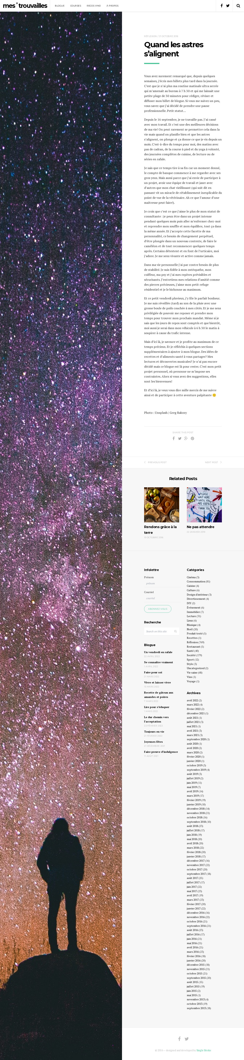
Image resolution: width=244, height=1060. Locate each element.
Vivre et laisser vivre (157, 682)
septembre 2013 (196, 1008)
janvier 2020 (194, 761)
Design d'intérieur (197, 594)
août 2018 (192, 826)
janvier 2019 (194, 804)
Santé (190, 651)
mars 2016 (193, 951)
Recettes (192, 638)
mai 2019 (192, 787)
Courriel (149, 592)
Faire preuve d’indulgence (161, 752)
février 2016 (194, 956)
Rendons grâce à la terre (160, 530)
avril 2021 (192, 730)
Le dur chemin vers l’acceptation (156, 719)
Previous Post (157, 462)
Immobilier (193, 612)
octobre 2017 (194, 869)
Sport (190, 659)
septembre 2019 (196, 769)
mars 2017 (193, 899)
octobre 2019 (194, 765)
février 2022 (194, 709)
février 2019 (194, 800)
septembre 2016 (196, 926)
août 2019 (192, 774)
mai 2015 (192, 995)
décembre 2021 (196, 713)
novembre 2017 (196, 865)
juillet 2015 (193, 986)
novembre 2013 (196, 999)
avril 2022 (192, 700)
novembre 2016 (196, 917)
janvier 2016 (194, 960)
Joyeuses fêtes (153, 741)
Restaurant (193, 646)
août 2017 (192, 878)
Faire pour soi (153, 672)
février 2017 (194, 904)
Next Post (211, 462)
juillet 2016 (193, 934)
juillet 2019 (193, 778)
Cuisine (191, 586)
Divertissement (196, 599)
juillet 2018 (193, 830)
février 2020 (194, 756)
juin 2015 (192, 991)
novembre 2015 (196, 969)
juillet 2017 (193, 882)
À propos (112, 5)
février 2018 (194, 852)
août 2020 (192, 743)
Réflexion (150, 36)
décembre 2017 (196, 860)
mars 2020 (193, 752)
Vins (189, 677)
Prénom (149, 577)
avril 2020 (192, 748)
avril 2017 (192, 895)
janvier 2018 (194, 856)
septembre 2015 (196, 978)
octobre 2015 (194, 973)
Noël (190, 629)
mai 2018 (192, 839)
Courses (75, 5)
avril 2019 (192, 791)
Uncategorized (196, 668)
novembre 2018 (196, 813)
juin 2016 (192, 939)
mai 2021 (192, 726)
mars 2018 (193, 847)
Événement (193, 607)
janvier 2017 (194, 908)
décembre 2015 (196, 964)
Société (191, 655)
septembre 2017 (196, 874)
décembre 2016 (196, 912)
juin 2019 (192, 782)
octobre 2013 (194, 1003)
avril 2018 (192, 843)
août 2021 (192, 717)
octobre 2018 (194, 817)
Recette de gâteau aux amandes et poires (158, 695)
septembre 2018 (196, 821)
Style (190, 664)
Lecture (191, 616)
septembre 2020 (196, 739)
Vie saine (192, 672)
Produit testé (195, 633)
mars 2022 (193, 704)
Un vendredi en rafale (158, 652)
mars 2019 (193, 795)
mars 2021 (193, 735)
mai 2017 (192, 891)
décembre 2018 (196, 808)
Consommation (196, 581)
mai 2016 (192, 943)
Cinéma (191, 577)
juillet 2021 (193, 722)
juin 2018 (192, 834)
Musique (192, 625)
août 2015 (192, 982)
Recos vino (94, 5)
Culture (191, 590)
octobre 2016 (194, 921)
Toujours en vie (154, 731)
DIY (189, 603)
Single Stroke (204, 1050)
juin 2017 (192, 886)
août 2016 (192, 930)
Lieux (190, 620)
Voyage (191, 681)
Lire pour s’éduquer (156, 707)
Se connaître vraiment (158, 662)
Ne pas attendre (200, 527)
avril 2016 (192, 947)
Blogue (59, 5)
